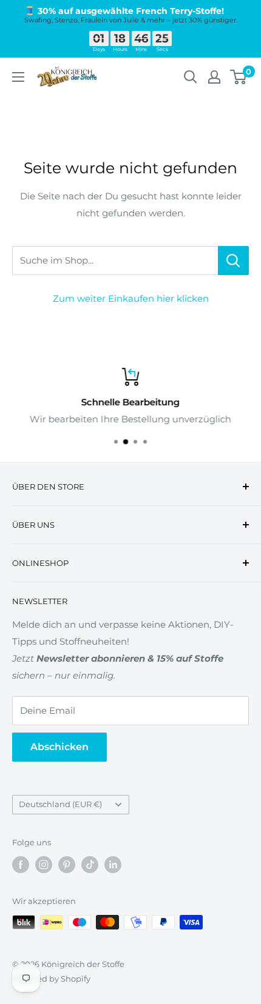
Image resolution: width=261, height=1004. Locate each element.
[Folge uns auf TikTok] (89, 864)
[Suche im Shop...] (233, 260)
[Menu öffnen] (18, 77)
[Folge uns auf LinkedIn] (112, 864)
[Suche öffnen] (190, 77)
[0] (238, 77)
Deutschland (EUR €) (60, 804)
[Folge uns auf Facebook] (20, 864)
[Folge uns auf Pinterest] (66, 864)
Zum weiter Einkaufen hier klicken (131, 298)
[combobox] (115, 260)
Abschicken (59, 747)
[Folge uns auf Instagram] (43, 864)
